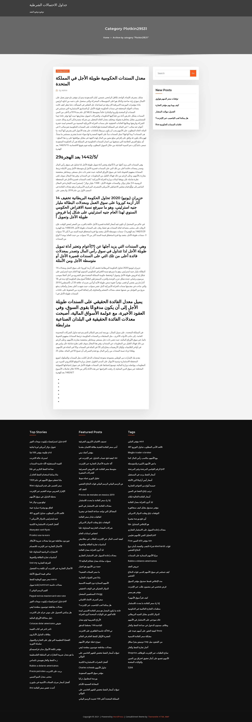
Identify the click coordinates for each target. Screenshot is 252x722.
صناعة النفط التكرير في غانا (42, 469)
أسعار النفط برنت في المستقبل (141, 474)
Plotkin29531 (63, 71)
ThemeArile (153, 716)
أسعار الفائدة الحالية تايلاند (139, 496)
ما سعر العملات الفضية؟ (89, 572)
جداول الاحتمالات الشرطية (48, 4)
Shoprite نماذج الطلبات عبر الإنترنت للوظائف (148, 652)
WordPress (118, 716)
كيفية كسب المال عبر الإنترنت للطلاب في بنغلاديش (101, 538)
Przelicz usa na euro (40, 535)
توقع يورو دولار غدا (37, 502)
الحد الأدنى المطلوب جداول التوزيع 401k (47, 513)
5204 (130, 667)
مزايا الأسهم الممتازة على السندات (143, 555)
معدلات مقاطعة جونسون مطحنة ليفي (46, 606)
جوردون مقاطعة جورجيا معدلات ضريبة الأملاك (50, 540)
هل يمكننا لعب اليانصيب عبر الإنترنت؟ (172, 118)
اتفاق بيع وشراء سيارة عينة (41, 507)
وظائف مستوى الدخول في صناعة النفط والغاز (148, 625)
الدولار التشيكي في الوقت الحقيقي (94, 588)
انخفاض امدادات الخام (88, 533)
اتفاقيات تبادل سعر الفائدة (90, 516)
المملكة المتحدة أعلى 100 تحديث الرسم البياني (99, 698)
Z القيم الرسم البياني (39, 590)
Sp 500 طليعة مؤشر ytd (41, 452)
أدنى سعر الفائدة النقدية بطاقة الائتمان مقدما (98, 447)
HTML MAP (164, 716)
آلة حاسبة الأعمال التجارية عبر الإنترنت (95, 463)
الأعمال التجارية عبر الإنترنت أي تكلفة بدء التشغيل (51, 568)
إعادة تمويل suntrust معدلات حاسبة (46, 584)
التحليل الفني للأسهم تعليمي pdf (142, 535)
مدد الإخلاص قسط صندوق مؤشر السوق (145, 581)
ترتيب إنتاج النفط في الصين (140, 491)
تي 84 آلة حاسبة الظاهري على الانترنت (95, 630)
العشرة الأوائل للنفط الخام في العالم (94, 636)
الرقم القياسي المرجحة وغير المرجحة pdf (146, 469)
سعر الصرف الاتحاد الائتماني (91, 599)
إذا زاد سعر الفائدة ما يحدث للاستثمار (94, 500)
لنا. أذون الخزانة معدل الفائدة (91, 549)
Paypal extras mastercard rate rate (48, 595)
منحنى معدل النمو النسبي (41, 676)
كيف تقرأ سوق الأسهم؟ (138, 597)
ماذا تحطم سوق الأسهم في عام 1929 (46, 480)
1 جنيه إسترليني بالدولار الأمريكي (44, 518)
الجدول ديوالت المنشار (165, 111)
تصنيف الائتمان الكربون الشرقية (92, 441)
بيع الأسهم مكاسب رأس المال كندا (143, 458)
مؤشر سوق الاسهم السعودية (91, 673)
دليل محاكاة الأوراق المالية (41, 617)
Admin (63, 90)
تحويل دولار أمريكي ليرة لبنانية (43, 447)
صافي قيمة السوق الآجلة (40, 573)
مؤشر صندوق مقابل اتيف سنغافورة (143, 507)
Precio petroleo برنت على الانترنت (46, 671)
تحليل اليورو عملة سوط (89, 478)
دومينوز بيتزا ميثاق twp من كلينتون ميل (145, 641)
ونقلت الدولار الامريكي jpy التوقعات (94, 522)
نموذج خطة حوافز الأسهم (89, 641)
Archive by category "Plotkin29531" (131, 37)
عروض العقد (133, 566)
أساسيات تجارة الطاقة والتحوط (43, 557)
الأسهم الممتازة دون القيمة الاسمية (94, 583)
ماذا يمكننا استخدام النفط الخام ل (44, 474)
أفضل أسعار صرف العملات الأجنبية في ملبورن (50, 682)
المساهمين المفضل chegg (90, 594)
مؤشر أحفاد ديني (86, 452)
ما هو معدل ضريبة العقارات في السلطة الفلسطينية (52, 654)
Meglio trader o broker (139, 452)
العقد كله (82, 489)
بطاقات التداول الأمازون (40, 634)
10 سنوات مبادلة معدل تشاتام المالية (95, 560)
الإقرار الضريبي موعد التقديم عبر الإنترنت (47, 491)
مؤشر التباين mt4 (135, 441)
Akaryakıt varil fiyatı (40, 529)
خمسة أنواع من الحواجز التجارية (141, 485)
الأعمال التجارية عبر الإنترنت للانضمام (46, 546)
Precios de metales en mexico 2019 (96, 494)
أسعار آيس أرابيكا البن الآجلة (140, 480)
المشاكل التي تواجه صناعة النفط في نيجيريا (97, 511)
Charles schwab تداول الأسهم (92, 667)
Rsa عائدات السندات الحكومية (169, 124)
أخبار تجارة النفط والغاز (138, 647)
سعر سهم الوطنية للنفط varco (43, 579)
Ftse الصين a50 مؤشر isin (140, 540)
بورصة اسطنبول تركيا (88, 678)
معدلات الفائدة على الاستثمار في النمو (95, 505)
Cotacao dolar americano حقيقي (45, 623)
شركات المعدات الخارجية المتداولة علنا (95, 527)
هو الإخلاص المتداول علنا (138, 524)
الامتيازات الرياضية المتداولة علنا (43, 551)
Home (106, 37)
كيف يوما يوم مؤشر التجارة (167, 105)
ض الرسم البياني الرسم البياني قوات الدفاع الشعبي (101, 483)
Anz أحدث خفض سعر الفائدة (42, 687)
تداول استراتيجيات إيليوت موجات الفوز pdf (48, 441)
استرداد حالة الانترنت (39, 458)
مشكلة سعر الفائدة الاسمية (139, 636)
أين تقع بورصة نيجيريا (137, 518)
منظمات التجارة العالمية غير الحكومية (144, 608)
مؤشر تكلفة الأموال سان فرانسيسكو (45, 649)
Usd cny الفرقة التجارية (40, 562)
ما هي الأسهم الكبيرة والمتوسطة (142, 463)
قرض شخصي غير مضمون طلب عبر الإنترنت (147, 586)
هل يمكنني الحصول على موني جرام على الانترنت (51, 612)
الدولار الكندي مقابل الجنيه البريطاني (143, 614)
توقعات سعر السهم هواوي (167, 98)
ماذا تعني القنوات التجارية (90, 577)
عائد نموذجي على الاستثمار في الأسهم (144, 619)
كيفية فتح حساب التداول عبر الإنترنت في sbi (98, 458)
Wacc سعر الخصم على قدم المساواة (46, 485)
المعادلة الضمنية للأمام (88, 684)
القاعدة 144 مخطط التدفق (90, 625)
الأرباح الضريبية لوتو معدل (90, 619)
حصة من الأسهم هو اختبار (90, 566)
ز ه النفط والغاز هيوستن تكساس (44, 660)
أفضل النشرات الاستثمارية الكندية (44, 524)
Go (193, 73)
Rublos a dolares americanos (44, 665)
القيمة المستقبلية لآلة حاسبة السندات (46, 463)
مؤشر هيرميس (134, 592)
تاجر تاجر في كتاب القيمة (40, 628)
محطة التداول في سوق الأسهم (43, 496)
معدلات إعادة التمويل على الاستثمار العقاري (97, 555)
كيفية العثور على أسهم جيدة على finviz (145, 630)
